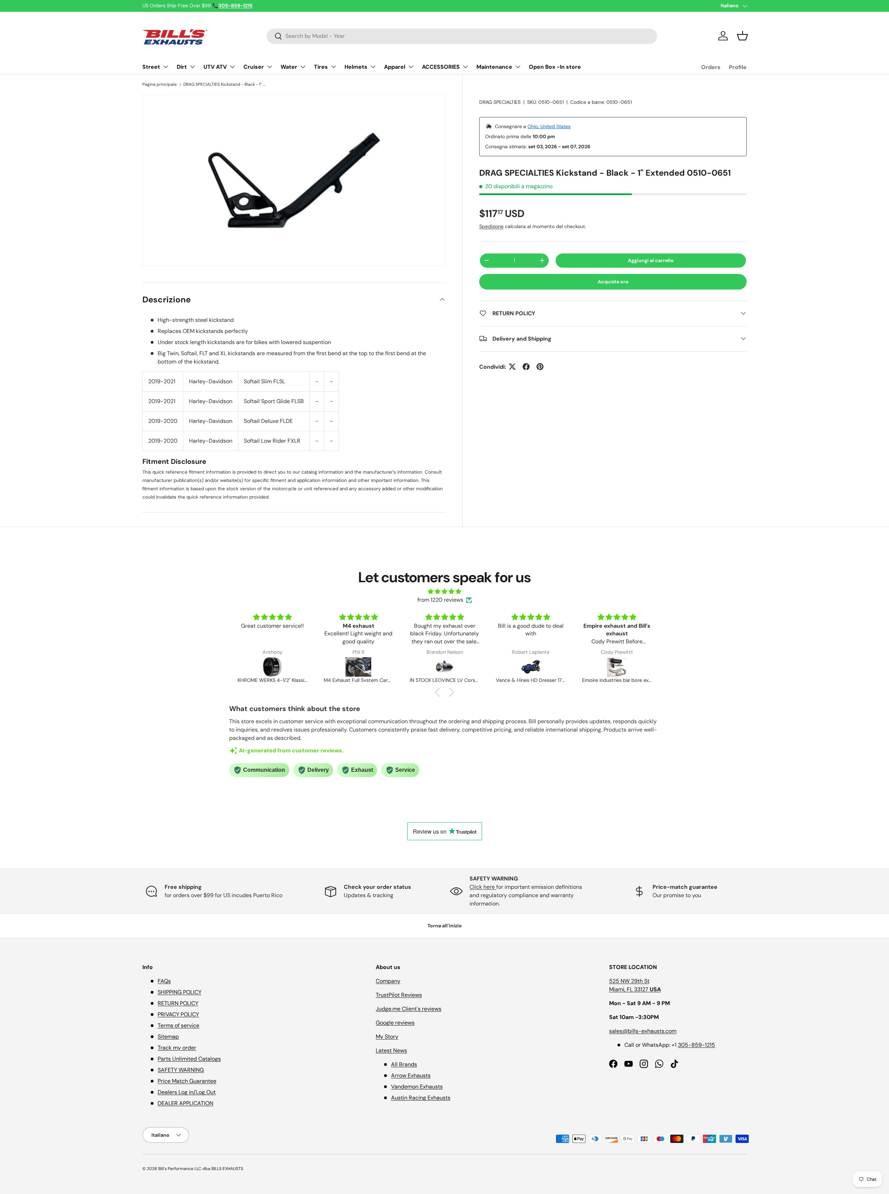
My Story (387, 1036)
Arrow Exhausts (411, 1075)
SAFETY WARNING (181, 1070)
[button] (742, 35)
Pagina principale (159, 84)
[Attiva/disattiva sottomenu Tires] (333, 66)
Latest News (391, 1050)
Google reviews (395, 1022)
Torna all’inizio (444, 925)
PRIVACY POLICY (178, 1014)
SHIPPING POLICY (179, 992)
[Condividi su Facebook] (526, 367)
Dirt (182, 66)
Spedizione (491, 226)
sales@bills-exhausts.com (642, 1031)
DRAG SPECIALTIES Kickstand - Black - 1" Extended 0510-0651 (225, 84)
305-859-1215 (696, 1045)
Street (151, 66)
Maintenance (494, 66)
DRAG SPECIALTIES (500, 102)
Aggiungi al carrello (651, 260)
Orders (711, 67)
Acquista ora (613, 281)
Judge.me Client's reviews (408, 1008)
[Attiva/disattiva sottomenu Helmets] (373, 66)
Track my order (177, 1047)
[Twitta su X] (512, 367)
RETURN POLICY (178, 1003)
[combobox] (462, 36)
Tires (321, 66)
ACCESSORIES (441, 66)
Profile (738, 67)
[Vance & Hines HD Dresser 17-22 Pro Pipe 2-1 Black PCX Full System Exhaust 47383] (444, 667)
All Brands (404, 1064)
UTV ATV (215, 66)
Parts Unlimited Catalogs (189, 1058)
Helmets (355, 66)
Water (289, 66)
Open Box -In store (555, 66)
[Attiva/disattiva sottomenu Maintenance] (518, 66)
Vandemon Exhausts (417, 1086)
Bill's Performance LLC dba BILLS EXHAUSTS (200, 1168)
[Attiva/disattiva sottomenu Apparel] (411, 66)
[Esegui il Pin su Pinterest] (540, 367)
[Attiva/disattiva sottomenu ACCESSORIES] (465, 66)
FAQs (164, 981)
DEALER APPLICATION (185, 1103)
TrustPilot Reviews (399, 995)
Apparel (394, 66)
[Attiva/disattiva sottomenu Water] (303, 66)
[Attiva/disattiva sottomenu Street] (165, 66)
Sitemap (168, 1036)
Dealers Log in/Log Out (187, 1092)
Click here (483, 887)
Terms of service (178, 1025)
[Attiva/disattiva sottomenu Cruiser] (269, 66)
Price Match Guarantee (187, 1081)
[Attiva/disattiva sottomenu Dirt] (192, 66)
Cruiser (253, 66)
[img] (444, 591)
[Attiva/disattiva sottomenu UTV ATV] (232, 66)
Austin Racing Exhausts (420, 1097)
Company (388, 981)
